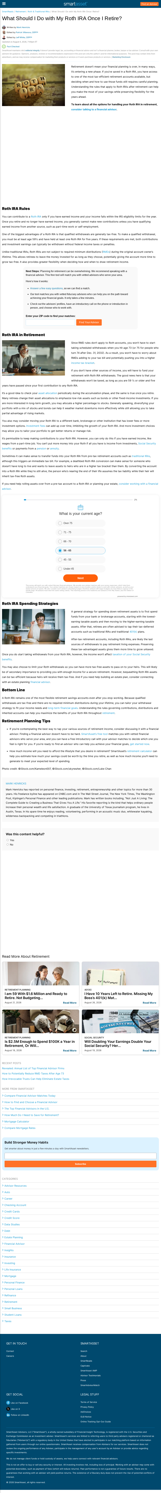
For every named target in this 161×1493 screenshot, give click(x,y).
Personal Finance (14, 1282)
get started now (139, 744)
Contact (10, 1351)
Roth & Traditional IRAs (39, 11)
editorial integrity (32, 50)
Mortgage (10, 1276)
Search (83, 1351)
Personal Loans (13, 1288)
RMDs (106, 251)
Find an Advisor (149, 4)
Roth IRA (36, 216)
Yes (11, 840)
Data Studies (12, 1224)
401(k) (133, 631)
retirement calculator (139, 751)
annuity (54, 448)
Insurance (10, 1256)
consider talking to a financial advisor (94, 109)
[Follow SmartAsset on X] (8, 1409)
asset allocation (47, 393)
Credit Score (11, 1218)
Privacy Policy (87, 1407)
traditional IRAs (141, 456)
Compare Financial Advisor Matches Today (30, 1095)
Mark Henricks (16, 783)
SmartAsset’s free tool (94, 733)
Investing (9, 1263)
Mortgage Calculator (16, 1121)
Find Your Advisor (89, 322)
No (11, 844)
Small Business (13, 1308)
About (83, 1356)
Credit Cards (12, 1211)
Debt (7, 1230)
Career (8, 1198)
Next (81, 578)
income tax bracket (82, 362)
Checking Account (15, 1205)
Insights (9, 1250)
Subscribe (80, 1164)
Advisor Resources (15, 1185)
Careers (10, 1356)
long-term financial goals (63, 708)
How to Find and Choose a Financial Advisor (30, 1102)
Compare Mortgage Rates (19, 1128)
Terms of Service (88, 1402)
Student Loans (13, 1314)
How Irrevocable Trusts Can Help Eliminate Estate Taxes (35, 1078)
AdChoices (85, 1412)
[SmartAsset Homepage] (75, 4)
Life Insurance (12, 1269)
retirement (108, 713)
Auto (7, 1192)
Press (83, 1380)
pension (41, 448)
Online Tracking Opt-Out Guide (95, 1421)
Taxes (7, 1321)
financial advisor (40, 682)
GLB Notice (86, 1416)
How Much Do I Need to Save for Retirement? (31, 1115)
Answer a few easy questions (46, 288)
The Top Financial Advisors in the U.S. (26, 1108)
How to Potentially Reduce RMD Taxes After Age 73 (33, 1073)
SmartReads (8, 11)
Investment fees (35, 425)
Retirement (21, 11)
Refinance (10, 1295)
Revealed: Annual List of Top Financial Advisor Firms (33, 1068)
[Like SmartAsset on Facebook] (8, 1403)
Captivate (85, 1365)
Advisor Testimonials (90, 1375)
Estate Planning (13, 1237)
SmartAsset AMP (88, 1370)
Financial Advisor (14, 1243)
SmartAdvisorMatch (90, 1385)
